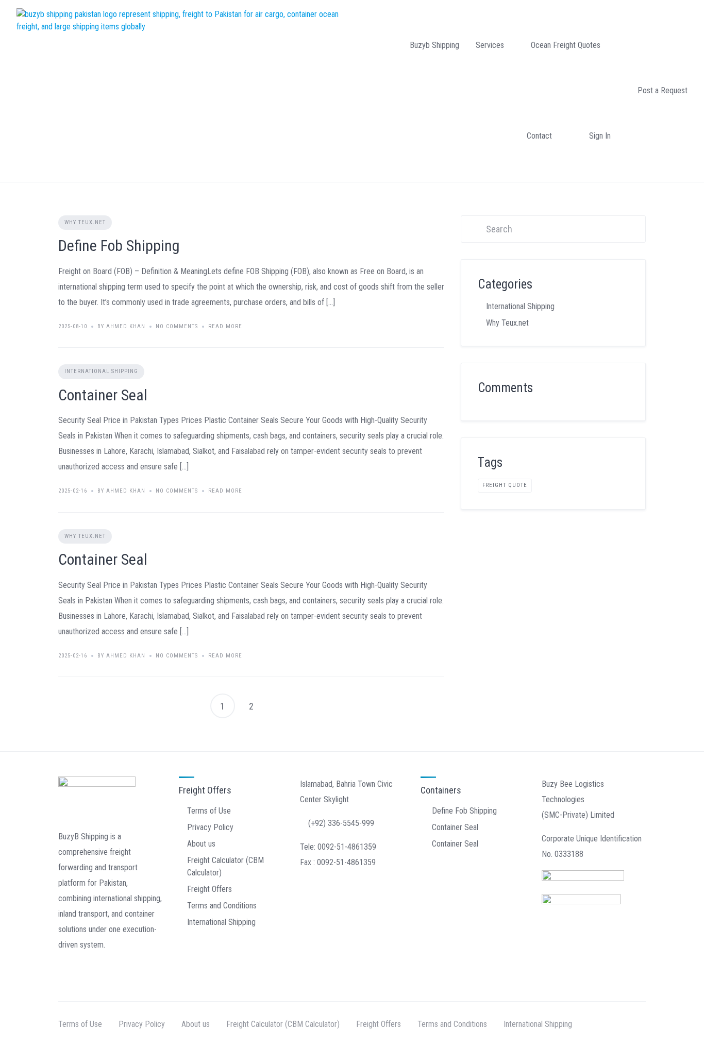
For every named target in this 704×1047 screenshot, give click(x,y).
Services (490, 45)
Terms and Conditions (222, 905)
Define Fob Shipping (119, 246)
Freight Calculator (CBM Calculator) (283, 1024)
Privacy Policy (210, 827)
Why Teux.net (85, 222)
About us (201, 844)
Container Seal (102, 395)
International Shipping (101, 371)
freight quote (504, 485)
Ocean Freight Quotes (565, 45)
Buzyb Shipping (434, 45)
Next (280, 706)
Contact (539, 136)
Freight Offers (209, 889)
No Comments (177, 326)
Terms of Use (209, 811)
